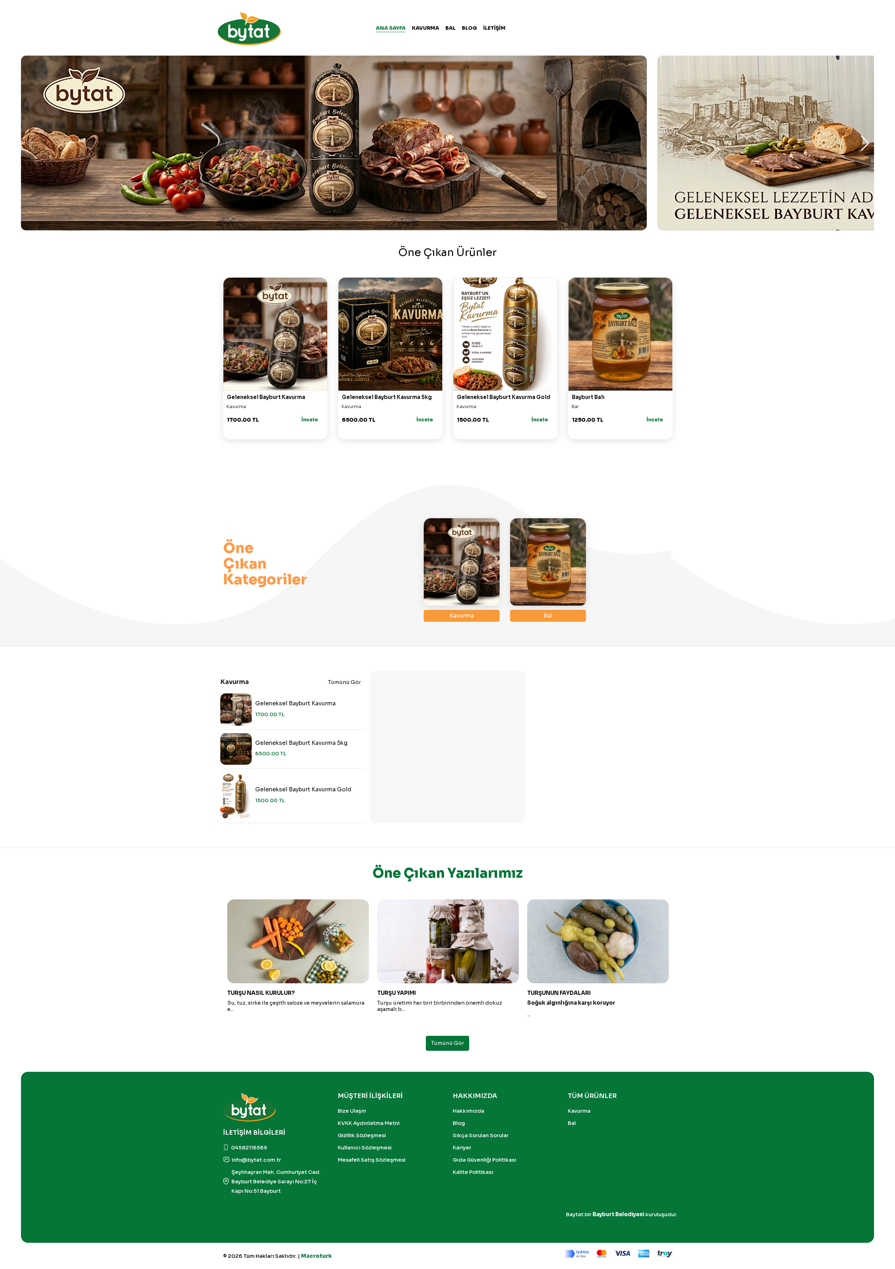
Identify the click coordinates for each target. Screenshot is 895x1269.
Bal (450, 28)
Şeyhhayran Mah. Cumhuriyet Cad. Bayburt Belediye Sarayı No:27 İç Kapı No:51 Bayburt (276, 1181)
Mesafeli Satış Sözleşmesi (372, 1159)
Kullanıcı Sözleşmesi (365, 1147)
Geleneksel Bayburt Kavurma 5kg (387, 397)
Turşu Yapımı (396, 993)
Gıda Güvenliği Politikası (484, 1159)
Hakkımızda (468, 1110)
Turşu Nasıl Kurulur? (261, 993)
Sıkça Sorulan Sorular (481, 1135)
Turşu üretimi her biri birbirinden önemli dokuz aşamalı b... (439, 1005)
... (528, 1014)
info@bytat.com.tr (256, 1159)
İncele (309, 419)
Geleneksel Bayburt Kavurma (266, 397)
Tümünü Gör (344, 682)
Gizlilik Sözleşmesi (362, 1135)
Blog (459, 1123)
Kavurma (425, 28)
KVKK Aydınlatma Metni (369, 1123)
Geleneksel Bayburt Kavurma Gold (503, 397)
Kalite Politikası (473, 1172)
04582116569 (249, 1147)
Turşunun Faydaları (559, 993)
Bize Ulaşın (352, 1110)
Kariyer (462, 1147)
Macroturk (316, 1256)
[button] (865, 143)
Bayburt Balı (588, 397)
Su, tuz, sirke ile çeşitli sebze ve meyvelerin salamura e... (295, 1005)
